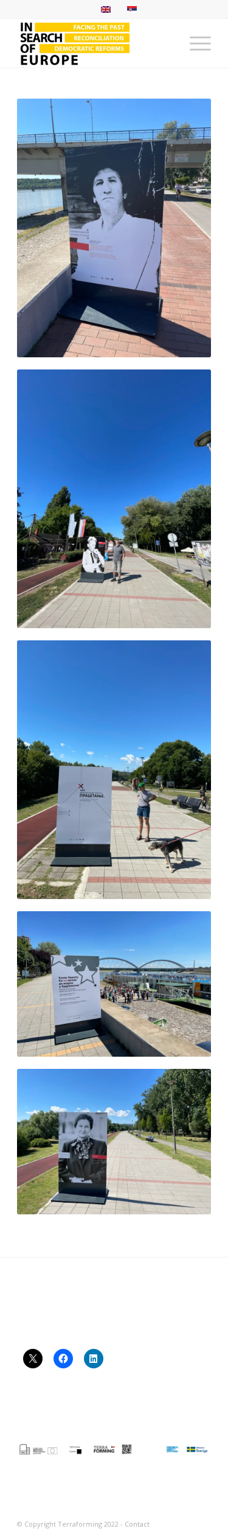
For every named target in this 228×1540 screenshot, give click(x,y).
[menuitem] (194, 43)
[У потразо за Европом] (94, 43)
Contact (137, 1523)
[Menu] (194, 43)
